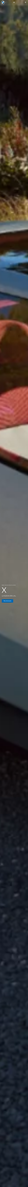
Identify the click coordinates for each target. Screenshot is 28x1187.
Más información (7, 601)
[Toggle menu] (14, 2)
